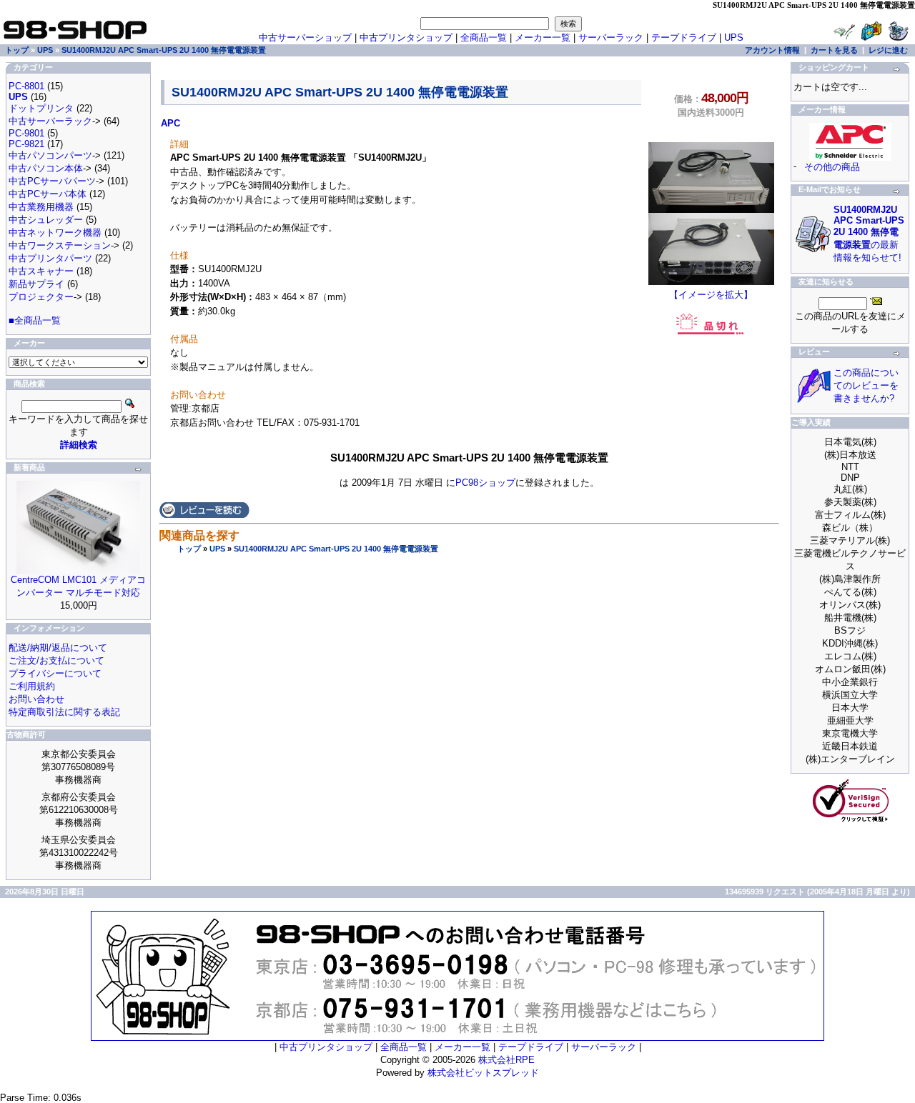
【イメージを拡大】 (711, 294)
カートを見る (834, 50)
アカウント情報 (772, 50)
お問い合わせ (36, 699)
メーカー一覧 (542, 37)
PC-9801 (26, 133)
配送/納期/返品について (58, 647)
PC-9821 (26, 144)
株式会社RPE (506, 1059)
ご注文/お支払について (56, 660)
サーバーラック (610, 37)
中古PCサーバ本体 (47, 194)
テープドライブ (683, 37)
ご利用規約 (32, 686)
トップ (189, 548)
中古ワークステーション (60, 245)
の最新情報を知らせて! (869, 233)
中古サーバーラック (50, 121)
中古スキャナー (41, 271)
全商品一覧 (483, 37)
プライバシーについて (55, 673)
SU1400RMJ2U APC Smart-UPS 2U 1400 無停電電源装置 (336, 548)
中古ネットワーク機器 (55, 232)
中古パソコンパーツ (50, 155)
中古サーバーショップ (305, 37)
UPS (217, 548)
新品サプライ (36, 284)
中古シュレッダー (46, 219)
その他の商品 (832, 166)
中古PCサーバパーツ (52, 181)
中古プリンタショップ (406, 37)
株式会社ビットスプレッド (483, 1072)
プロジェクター (41, 296)
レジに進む (888, 50)
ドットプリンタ (41, 108)
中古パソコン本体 (46, 168)
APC (170, 123)
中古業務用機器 (41, 206)
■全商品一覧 (35, 320)
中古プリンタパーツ (50, 258)
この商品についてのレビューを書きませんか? (866, 385)
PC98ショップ (485, 482)
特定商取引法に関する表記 (64, 712)
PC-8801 (26, 86)
